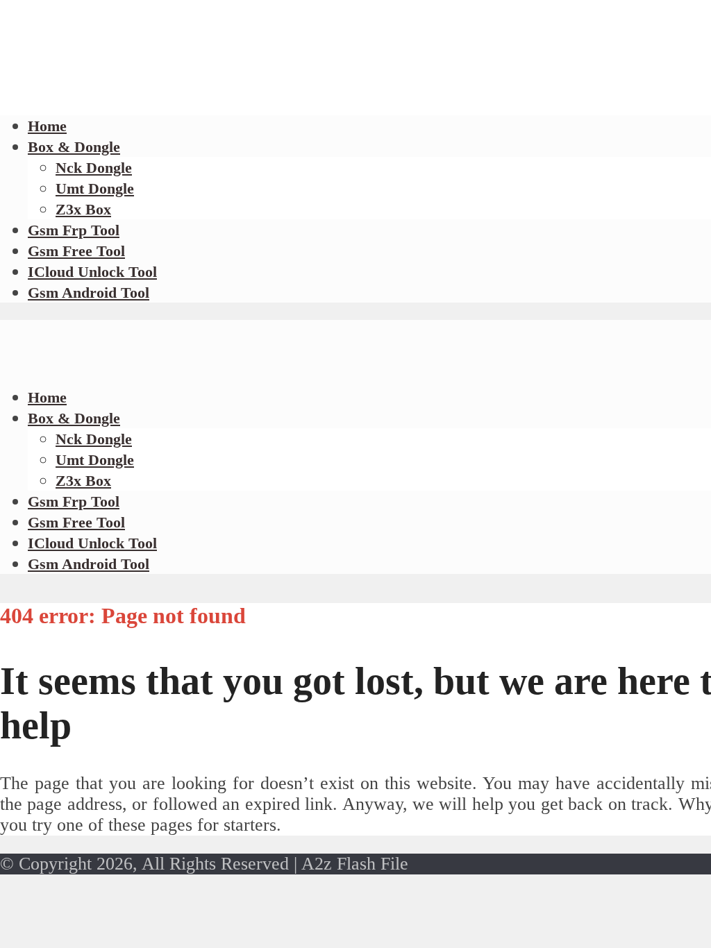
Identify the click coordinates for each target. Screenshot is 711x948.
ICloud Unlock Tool (92, 271)
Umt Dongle (95, 188)
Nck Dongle (94, 167)
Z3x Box (83, 209)
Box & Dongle (74, 146)
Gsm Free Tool (76, 251)
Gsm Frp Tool (73, 230)
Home (47, 126)
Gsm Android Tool (88, 292)
